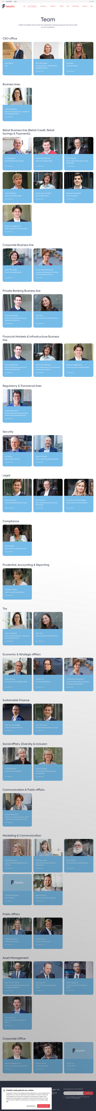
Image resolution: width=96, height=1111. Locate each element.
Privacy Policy (77, 1098)
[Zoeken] (24, 6)
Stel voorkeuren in (31, 1106)
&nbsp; (17, 58)
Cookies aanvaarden (43, 1106)
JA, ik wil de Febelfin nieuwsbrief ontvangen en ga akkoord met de (77, 1097)
